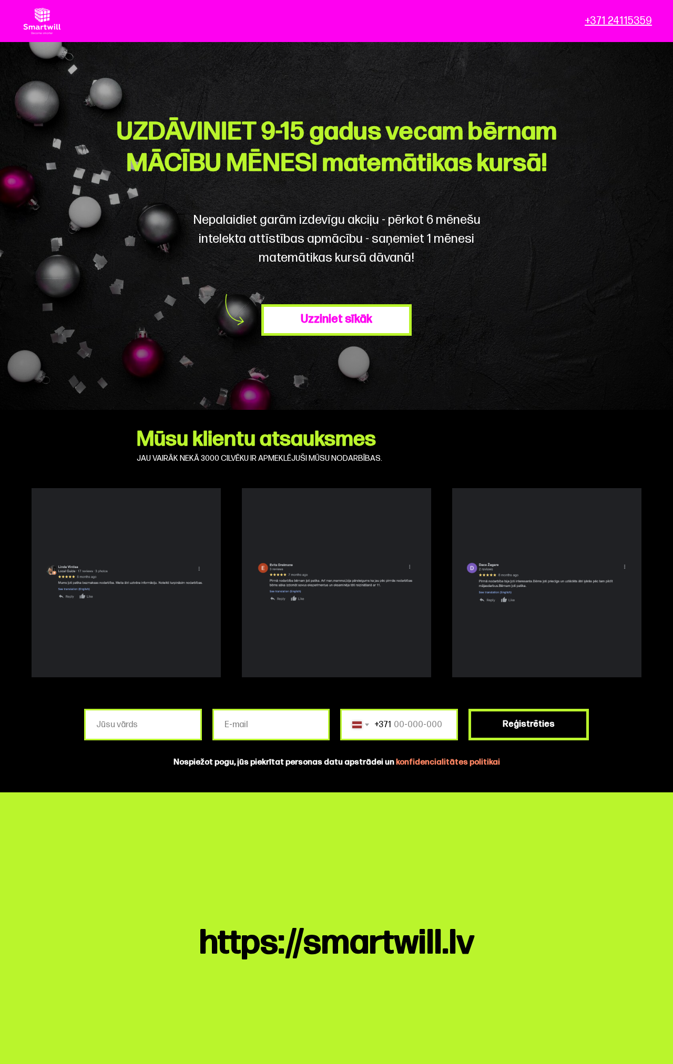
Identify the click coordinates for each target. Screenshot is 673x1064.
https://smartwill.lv (336, 943)
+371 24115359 (618, 21)
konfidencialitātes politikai (448, 762)
